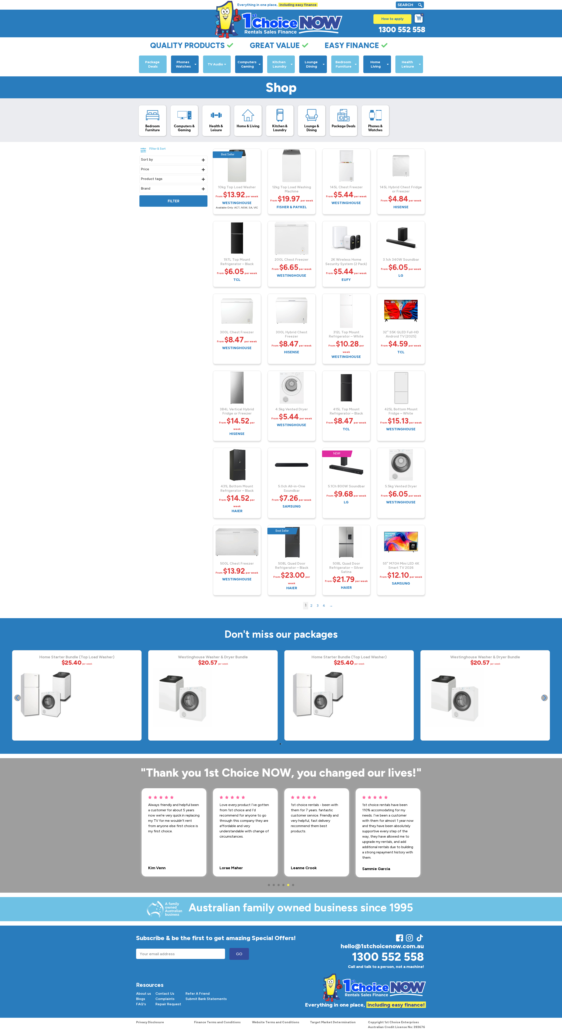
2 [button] (274, 885)
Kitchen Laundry (279, 64)
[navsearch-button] (420, 6)
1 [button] (269, 885)
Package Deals (152, 64)
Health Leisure (408, 64)
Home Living (375, 64)
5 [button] (288, 885)
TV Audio (215, 64)
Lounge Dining (312, 64)
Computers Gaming (247, 64)
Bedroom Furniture (343, 64)
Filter (173, 201)
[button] (544, 698)
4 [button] (283, 885)
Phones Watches (183, 64)
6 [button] (293, 885)
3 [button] (278, 885)
